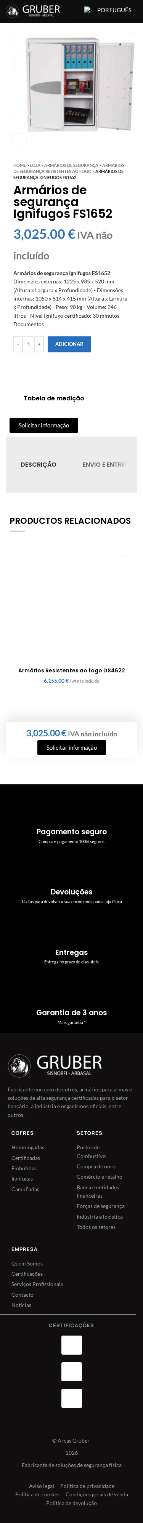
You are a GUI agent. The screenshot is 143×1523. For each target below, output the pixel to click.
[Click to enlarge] (19, 141)
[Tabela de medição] (14, 398)
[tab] (38, 465)
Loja (35, 165)
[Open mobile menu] (73, 11)
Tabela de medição (54, 398)
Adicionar (69, 344)
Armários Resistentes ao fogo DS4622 (71, 670)
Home (19, 165)
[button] (123, 550)
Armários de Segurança (71, 165)
